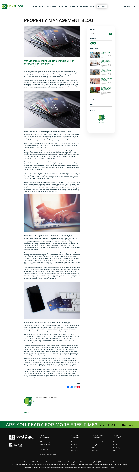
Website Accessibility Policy (105, 467)
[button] (91, 43)
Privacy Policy (110, 462)
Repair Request (76, 448)
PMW (95, 462)
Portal (73, 442)
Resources (74, 451)
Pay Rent (74, 445)
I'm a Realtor (73, 6)
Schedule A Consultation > (115, 425)
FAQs (94, 448)
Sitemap (102, 462)
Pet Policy (95, 451)
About (92, 6)
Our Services (117, 445)
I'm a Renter (63, 6)
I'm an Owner (52, 6)
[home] (13, 6)
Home (35, 6)
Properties (84, 6)
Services (42, 6)
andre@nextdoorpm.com (48, 454)
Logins (102, 6)
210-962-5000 (130, 6)
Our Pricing (116, 448)
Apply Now (95, 445)
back (27, 412)
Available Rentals (97, 442)
